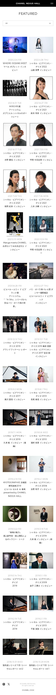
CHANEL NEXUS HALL (28, 3)
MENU (52, 3)
